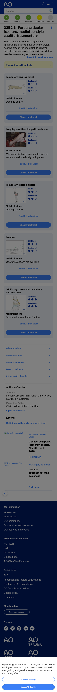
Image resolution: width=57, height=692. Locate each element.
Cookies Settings (28, 679)
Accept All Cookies (28, 687)
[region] (28, 674)
